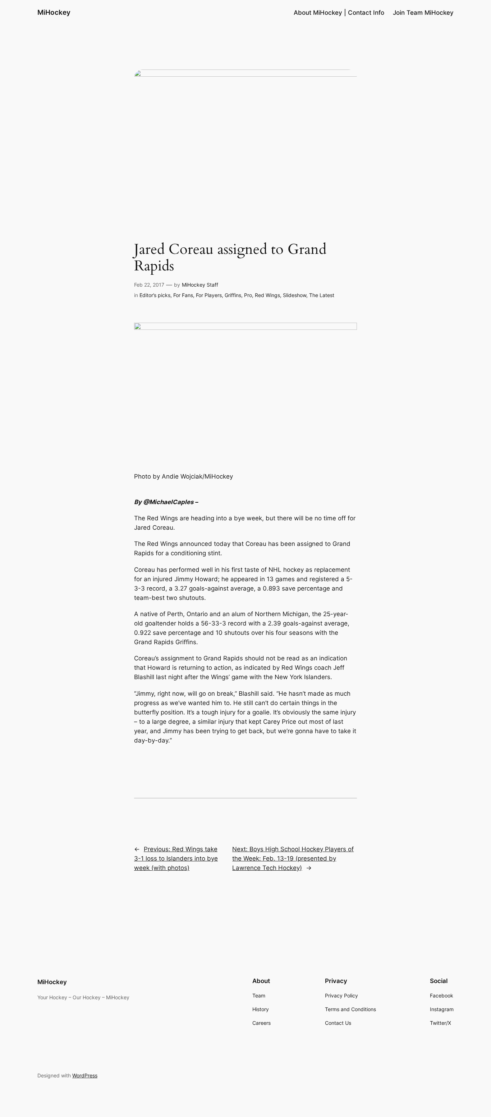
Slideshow (294, 295)
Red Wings (267, 295)
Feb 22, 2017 (149, 285)
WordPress (84, 1075)
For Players (209, 295)
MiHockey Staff (200, 285)
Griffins (233, 295)
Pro (248, 295)
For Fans (183, 295)
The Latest (321, 295)
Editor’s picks (154, 295)
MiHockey (53, 12)
